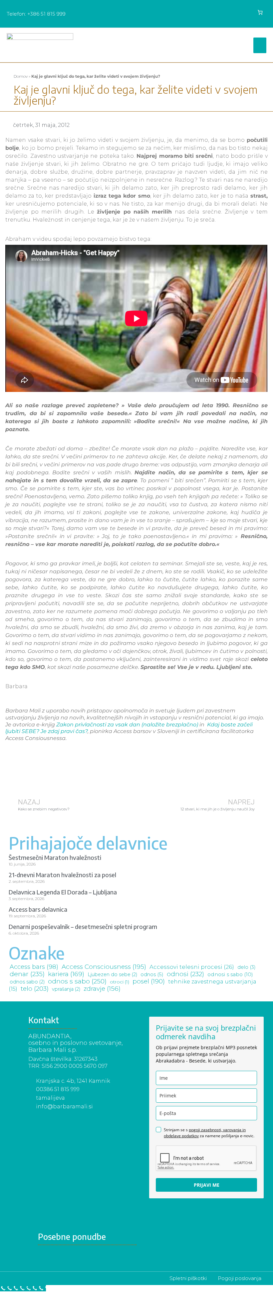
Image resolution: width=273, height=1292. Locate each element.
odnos (151, 974)
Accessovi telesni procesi (191, 967)
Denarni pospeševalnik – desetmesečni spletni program (83, 926)
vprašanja (66, 989)
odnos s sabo (77, 981)
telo (35, 988)
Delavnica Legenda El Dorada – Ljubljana (63, 892)
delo (246, 967)
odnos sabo (27, 982)
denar (27, 974)
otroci (119, 982)
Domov (21, 76)
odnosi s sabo (230, 974)
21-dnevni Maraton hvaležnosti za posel (62, 874)
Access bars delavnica (38, 909)
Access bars (34, 966)
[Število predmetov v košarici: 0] (260, 12)
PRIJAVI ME (206, 1185)
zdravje (102, 988)
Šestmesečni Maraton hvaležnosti (55, 857)
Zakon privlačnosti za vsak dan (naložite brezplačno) (127, 724)
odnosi (185, 974)
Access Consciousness (104, 966)
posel (149, 981)
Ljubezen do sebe (112, 974)
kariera (66, 974)
